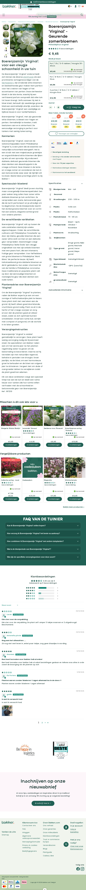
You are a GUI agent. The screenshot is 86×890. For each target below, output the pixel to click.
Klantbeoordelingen (51, 836)
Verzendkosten (49, 845)
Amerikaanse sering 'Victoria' (73, 429)
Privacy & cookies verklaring (29, 846)
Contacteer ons (29, 825)
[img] (7, 611)
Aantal (51, 103)
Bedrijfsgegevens (29, 851)
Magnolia (48, 480)
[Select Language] (70, 7)
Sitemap (5, 835)
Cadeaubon (27, 480)
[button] (2, 14)
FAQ (24, 829)
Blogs (45, 849)
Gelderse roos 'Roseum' (53, 428)
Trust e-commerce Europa (51, 840)
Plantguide (47, 852)
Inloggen (26, 832)
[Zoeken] (81, 14)
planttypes (28, 77)
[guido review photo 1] (7, 710)
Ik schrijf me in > (43, 803)
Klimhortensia (71, 480)
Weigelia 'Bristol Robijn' (10, 428)
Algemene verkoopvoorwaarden (31, 837)
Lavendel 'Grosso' (30, 428)
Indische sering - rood (10, 480)
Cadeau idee (48, 856)
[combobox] (60, 15)
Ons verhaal (48, 825)
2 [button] (42, 723)
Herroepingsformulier (31, 842)
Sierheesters (8, 83)
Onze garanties (49, 829)
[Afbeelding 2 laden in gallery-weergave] (6, 27)
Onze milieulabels (50, 832)
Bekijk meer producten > (73, 507)
